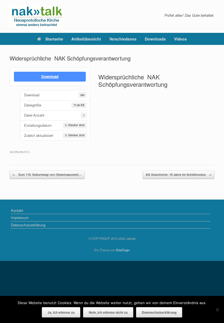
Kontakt (17, 210)
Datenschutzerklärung (28, 224)
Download (49, 76)
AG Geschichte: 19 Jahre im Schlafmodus (178, 174)
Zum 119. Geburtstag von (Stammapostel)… (47, 174)
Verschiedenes (123, 39)
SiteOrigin (123, 250)
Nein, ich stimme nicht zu (108, 312)
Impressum (20, 217)
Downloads (155, 39)
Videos (180, 39)
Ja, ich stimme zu (61, 312)
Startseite (54, 39)
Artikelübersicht (86, 39)
